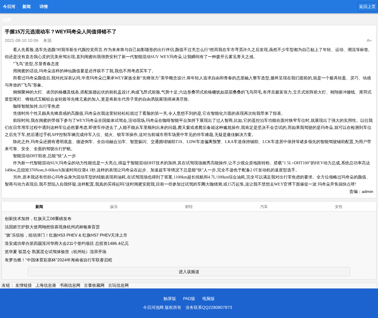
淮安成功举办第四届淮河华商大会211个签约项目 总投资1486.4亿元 (67, 243)
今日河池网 (9, 8)
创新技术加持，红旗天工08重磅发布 (38, 218)
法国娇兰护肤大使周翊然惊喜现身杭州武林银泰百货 (52, 226)
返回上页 (367, 6)
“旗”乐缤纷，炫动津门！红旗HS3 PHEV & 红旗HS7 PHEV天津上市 (66, 235)
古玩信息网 (118, 285)
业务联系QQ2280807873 (208, 307)
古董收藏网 (94, 285)
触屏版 (170, 298)
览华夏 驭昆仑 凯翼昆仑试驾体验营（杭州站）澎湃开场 (55, 251)
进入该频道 (189, 271)
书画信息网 (70, 285)
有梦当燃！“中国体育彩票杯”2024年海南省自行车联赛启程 (58, 260)
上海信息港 (45, 285)
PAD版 (189, 298)
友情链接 (23, 285)
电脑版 (208, 298)
